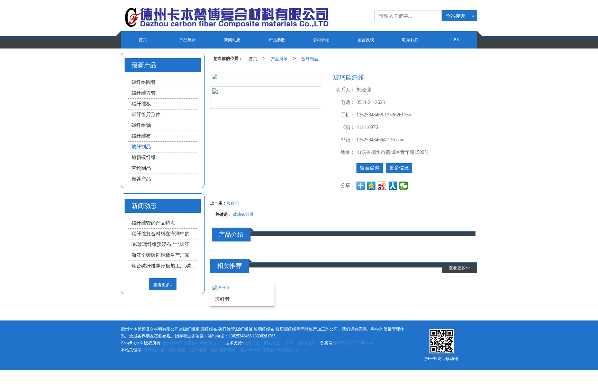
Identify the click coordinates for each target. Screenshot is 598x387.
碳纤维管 (177, 350)
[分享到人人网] (393, 186)
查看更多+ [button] (162, 284)
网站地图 (272, 343)
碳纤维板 (141, 103)
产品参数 (277, 39)
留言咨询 (369, 167)
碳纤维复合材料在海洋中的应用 (164, 233)
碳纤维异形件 (146, 114)
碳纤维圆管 (144, 82)
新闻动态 (232, 39)
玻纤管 (233, 203)
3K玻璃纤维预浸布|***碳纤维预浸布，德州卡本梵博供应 (164, 244)
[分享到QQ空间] (371, 186)
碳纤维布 (141, 136)
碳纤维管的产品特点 (153, 223)
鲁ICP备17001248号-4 (353, 343)
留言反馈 (365, 39)
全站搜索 (455, 15)
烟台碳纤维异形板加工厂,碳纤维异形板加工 (164, 266)
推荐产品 (141, 179)
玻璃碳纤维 (243, 214)
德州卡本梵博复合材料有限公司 (192, 343)
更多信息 (399, 167)
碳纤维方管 (144, 93)
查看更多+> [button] (459, 267)
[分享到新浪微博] (382, 186)
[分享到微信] (403, 186)
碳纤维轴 (141, 125)
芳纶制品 (141, 168)
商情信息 (307, 343)
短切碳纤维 (144, 157)
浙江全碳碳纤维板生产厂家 (161, 255)
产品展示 (187, 39)
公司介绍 (321, 39)
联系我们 (410, 39)
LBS (455, 39)
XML (290, 343)
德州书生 (251, 343)
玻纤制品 (309, 58)
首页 (143, 39)
